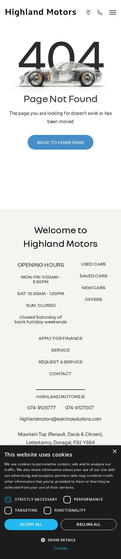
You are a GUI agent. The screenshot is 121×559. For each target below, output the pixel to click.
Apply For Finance (60, 338)
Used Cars (93, 264)
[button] (60, 539)
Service (60, 350)
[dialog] (60, 502)
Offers (93, 299)
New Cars (93, 287)
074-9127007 (79, 408)
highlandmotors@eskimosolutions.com (61, 419)
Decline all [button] (88, 524)
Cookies (61, 548)
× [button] (114, 451)
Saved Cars (93, 276)
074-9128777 (41, 408)
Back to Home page (60, 142)
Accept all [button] (31, 524)
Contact (60, 373)
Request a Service (60, 362)
